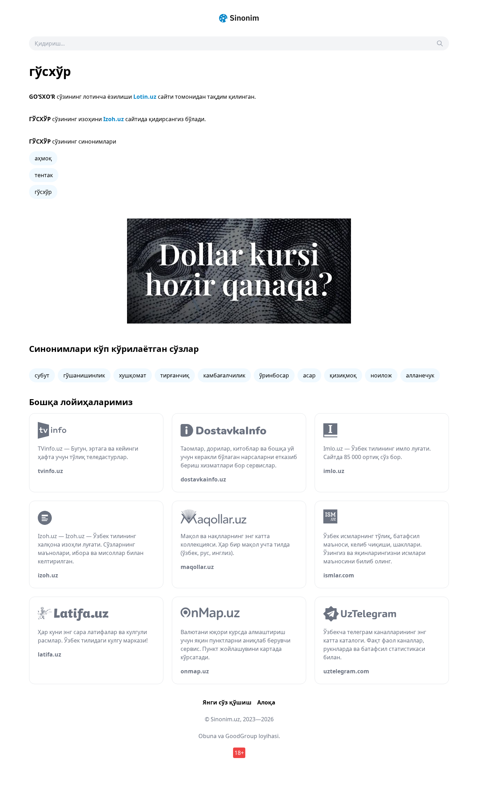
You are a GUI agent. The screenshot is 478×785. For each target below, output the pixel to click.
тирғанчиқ (174, 375)
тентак (44, 175)
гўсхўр (43, 192)
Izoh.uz (113, 119)
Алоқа (266, 702)
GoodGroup (241, 736)
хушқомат (132, 375)
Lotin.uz (144, 96)
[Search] (440, 43)
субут (42, 375)
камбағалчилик (224, 375)
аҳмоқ (43, 158)
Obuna (207, 736)
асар (309, 375)
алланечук (420, 375)
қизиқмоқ (343, 375)
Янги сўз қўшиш (227, 702)
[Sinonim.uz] (239, 18)
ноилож (381, 375)
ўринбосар (274, 375)
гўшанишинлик (84, 375)
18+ (239, 753)
